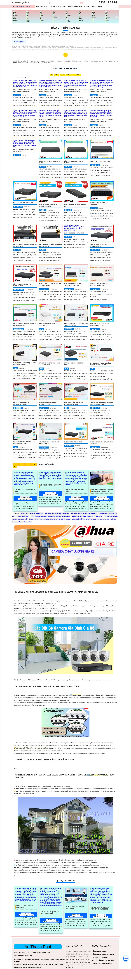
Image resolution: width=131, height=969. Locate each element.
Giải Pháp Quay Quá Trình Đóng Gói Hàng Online (102, 490)
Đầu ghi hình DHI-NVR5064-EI (74, 233)
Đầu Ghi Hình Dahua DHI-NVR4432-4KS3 (22, 285)
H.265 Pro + (70, 75)
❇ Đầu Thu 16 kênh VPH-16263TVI (32, 513)
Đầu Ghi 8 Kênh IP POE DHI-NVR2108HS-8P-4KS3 (73, 403)
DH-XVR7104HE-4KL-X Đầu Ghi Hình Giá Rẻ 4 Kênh (100, 324)
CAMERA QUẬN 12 (21, 2)
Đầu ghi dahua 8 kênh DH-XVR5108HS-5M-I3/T (48, 205)
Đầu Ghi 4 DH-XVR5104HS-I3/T (23, 203)
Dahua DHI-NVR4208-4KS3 (73, 442)
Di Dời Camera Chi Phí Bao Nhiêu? (75, 907)
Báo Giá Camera (42, 6)
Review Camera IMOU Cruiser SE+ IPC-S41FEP (87, 516)
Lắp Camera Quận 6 (99, 951)
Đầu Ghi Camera (90, 6)
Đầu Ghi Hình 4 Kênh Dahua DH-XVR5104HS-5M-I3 (50, 284)
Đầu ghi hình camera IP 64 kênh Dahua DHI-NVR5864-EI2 (24, 90)
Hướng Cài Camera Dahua (102, 963)
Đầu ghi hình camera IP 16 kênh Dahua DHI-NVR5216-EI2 (101, 120)
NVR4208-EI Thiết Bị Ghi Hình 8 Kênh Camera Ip (49, 363)
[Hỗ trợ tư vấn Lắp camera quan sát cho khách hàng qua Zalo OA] (125, 958)
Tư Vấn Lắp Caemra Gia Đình (103, 960)
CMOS (56, 75)
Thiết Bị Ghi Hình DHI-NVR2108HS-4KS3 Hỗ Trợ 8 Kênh (101, 403)
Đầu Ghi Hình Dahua (65, 27)
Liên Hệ (99, 6)
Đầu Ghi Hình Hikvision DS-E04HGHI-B (83, 513)
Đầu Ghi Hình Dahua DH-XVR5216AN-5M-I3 (98, 245)
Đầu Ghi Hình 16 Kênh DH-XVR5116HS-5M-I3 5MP (99, 284)
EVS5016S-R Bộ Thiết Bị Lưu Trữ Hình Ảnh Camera (24, 363)
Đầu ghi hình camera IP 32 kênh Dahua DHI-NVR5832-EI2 (50, 90)
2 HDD (63, 75)
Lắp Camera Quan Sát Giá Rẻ (103, 954)
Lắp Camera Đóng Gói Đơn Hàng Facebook (100, 908)
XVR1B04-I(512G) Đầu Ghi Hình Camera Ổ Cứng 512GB (100, 364)
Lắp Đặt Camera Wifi (74, 6)
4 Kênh (78, 75)
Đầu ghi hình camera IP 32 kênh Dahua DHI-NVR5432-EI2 (24, 120)
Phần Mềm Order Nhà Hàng (75, 490)
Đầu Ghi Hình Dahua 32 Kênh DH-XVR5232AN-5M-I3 (24, 324)
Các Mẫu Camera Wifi (58, 6)
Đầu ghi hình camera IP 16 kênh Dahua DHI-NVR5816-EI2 (75, 90)
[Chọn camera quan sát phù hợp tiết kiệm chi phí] (117, 17)
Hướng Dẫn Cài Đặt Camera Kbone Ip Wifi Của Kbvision (90, 519)
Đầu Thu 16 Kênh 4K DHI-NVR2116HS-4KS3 (47, 403)
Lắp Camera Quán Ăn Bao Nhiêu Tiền (50, 912)
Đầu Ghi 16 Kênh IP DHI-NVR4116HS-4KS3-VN (21, 403)
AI (51, 75)
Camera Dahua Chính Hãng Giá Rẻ (21, 78)
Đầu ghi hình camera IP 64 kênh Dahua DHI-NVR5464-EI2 (101, 90)
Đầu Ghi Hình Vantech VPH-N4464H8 (57, 513)
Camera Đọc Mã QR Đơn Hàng (25, 490)
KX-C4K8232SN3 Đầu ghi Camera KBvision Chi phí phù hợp (50, 516)
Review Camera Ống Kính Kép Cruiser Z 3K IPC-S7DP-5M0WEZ (49, 519)
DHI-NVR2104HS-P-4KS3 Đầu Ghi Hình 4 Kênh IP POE (24, 442)
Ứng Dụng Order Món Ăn (50, 485)
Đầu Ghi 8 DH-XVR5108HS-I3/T (100, 161)
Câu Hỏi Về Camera (99, 957)
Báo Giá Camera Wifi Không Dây (24, 906)
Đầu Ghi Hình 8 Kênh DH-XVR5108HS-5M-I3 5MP (73, 284)
